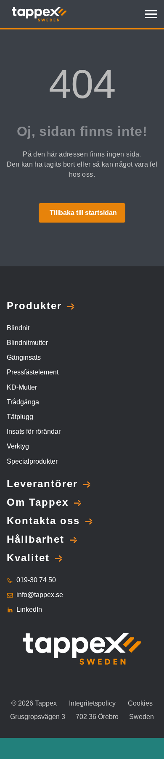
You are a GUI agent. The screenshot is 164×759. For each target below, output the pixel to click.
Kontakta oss (43, 520)
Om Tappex (38, 502)
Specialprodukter (32, 461)
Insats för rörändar (34, 431)
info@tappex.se (39, 594)
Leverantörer (42, 483)
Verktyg (18, 446)
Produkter (34, 305)
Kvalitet (28, 557)
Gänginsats (24, 357)
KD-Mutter (22, 387)
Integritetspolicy (92, 703)
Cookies (140, 703)
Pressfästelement (32, 372)
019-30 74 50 (36, 580)
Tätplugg (20, 416)
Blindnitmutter (27, 342)
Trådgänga (23, 402)
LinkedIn (29, 609)
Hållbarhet (35, 539)
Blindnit (18, 328)
